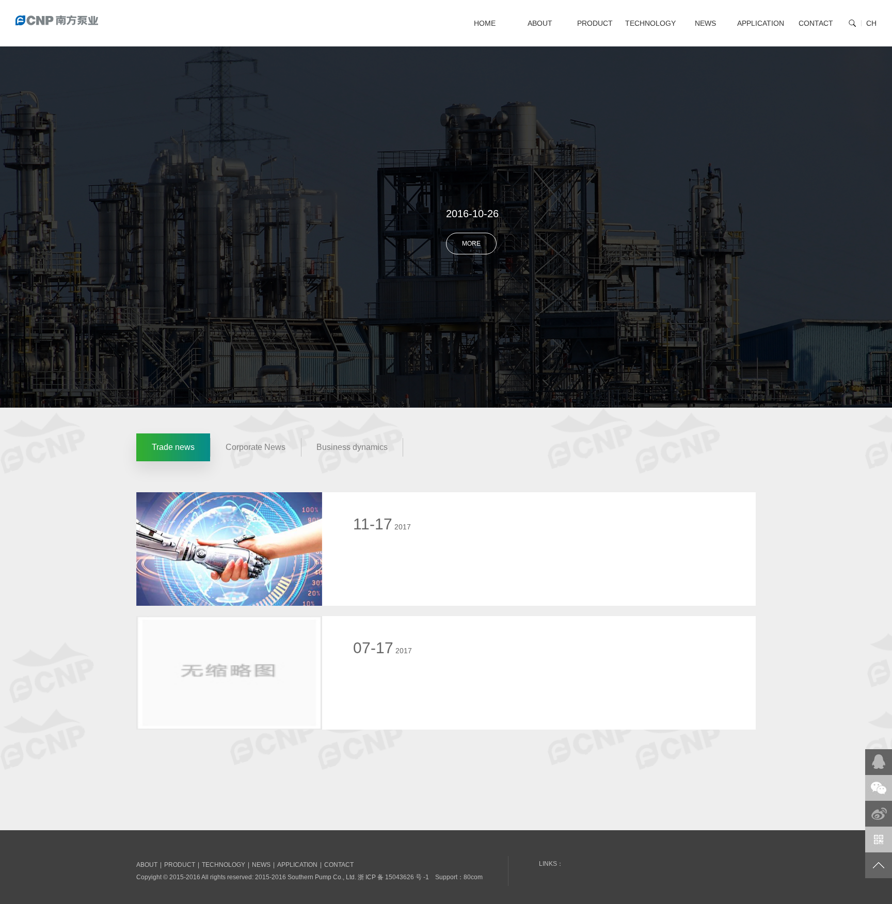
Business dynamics (352, 447)
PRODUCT (595, 23)
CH (871, 23)
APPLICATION (760, 23)
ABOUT (540, 23)
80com (473, 877)
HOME (485, 23)
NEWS (705, 23)
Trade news (173, 447)
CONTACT (816, 23)
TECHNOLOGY (650, 23)
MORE (471, 243)
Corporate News (255, 447)
